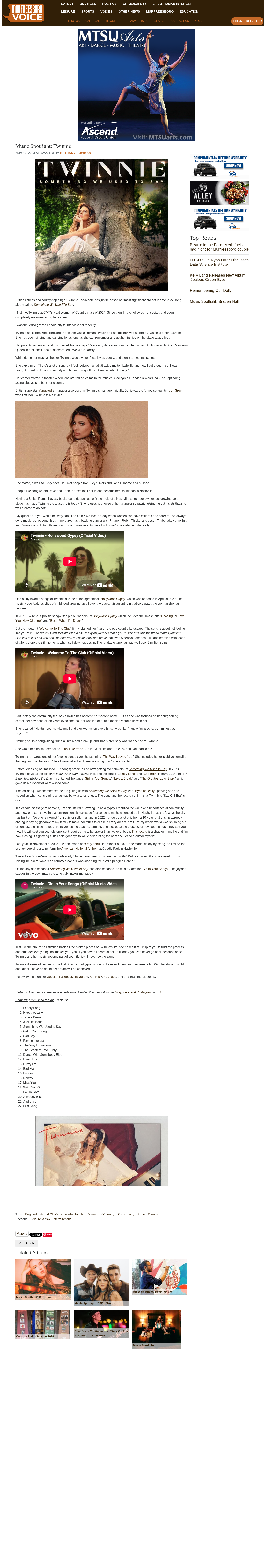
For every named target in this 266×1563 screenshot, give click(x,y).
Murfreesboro (160, 11)
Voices (106, 11)
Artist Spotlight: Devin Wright (152, 1291)
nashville (71, 1214)
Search (160, 20)
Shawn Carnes (147, 1214)
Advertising (139, 20)
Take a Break (123, 778)
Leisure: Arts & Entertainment (51, 1219)
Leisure (68, 11)
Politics (109, 3)
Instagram (81, 976)
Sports (87, 11)
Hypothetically (144, 791)
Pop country (126, 1214)
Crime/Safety (134, 3)
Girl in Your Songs (155, 869)
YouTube (110, 976)
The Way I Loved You (117, 756)
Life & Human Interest (172, 3)
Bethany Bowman (75, 153)
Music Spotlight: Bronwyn (33, 1296)
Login (238, 21)
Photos (74, 20)
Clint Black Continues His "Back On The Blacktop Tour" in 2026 (101, 1333)
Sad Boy (149, 773)
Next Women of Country (97, 1214)
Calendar (92, 20)
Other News (129, 11)
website (52, 976)
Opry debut (92, 844)
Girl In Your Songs (97, 778)
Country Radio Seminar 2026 (35, 1336)
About (199, 20)
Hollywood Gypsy (113, 599)
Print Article (26, 1243)
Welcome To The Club (55, 628)
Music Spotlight (143, 1345)
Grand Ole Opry (51, 1214)
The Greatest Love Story (157, 778)
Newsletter (115, 20)
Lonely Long (126, 773)
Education (189, 11)
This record (139, 831)
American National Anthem (79, 848)
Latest (67, 3)
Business (88, 3)
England (31, 1214)
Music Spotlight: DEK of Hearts (95, 1303)
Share (23, 1233)
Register (254, 21)
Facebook (66, 976)
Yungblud (45, 390)
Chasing (167, 616)
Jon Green (176, 390)
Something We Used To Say (53, 304)
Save (49, 1234)
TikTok (97, 976)
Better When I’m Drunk (65, 620)
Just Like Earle (73, 749)
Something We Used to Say (148, 769)
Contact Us (180, 20)
